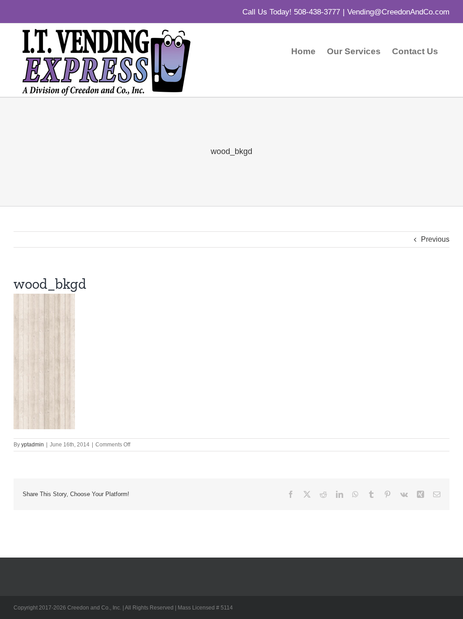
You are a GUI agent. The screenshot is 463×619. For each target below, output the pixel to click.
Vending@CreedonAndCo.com (398, 12)
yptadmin (32, 444)
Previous (435, 239)
